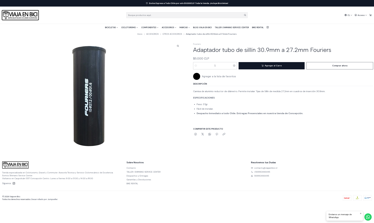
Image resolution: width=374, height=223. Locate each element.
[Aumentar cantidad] (234, 65)
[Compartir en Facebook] (195, 134)
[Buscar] (245, 15)
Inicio (139, 34)
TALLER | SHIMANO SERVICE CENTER (232, 27)
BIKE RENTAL (258, 27)
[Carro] (370, 15)
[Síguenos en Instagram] (267, 27)
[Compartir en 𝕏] (202, 134)
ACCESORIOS (168, 27)
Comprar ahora (339, 65)
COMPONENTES (148, 27)
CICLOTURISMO (128, 27)
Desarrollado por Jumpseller (44, 199)
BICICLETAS (110, 27)
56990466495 (261, 175)
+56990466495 (262, 172)
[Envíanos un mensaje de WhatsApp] (368, 217)
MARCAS (184, 27)
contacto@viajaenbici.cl (265, 168)
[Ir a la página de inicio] (20, 15)
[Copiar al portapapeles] (223, 134)
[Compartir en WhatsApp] (209, 134)
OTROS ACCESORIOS (172, 34)
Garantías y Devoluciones (139, 179)
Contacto (131, 168)
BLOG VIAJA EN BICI (202, 27)
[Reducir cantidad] (195, 65)
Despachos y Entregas (137, 175)
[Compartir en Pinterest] (216, 134)
